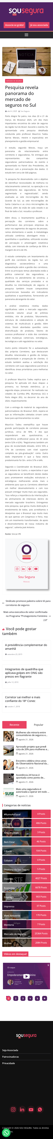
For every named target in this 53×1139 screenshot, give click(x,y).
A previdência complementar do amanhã (26, 647)
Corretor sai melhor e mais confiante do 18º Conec (22, 699)
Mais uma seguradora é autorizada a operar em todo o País (32, 790)
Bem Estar (9, 842)
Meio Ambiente (12, 915)
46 (38, 841)
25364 (38, 933)
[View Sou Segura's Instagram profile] (17, 568)
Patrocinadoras (10, 1056)
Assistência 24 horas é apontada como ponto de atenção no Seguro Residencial (32, 776)
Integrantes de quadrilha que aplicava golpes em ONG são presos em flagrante (24, 672)
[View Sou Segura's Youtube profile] (35, 568)
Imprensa (9, 906)
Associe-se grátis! (14, 25)
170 (38, 915)
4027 (37, 878)
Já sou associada (39, 25)
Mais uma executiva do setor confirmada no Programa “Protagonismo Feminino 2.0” (25, 616)
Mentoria (9, 924)
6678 (37, 887)
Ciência (8, 851)
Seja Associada (10, 1050)
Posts (42, 813)
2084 (37, 942)
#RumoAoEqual (12, 814)
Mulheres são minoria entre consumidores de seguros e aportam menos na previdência (32, 734)
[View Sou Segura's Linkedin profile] (23, 568)
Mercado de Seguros (14, 81)
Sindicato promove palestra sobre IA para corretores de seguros (28, 603)
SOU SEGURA (25, 1128)
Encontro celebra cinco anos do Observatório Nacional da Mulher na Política (31, 762)
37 (38, 905)
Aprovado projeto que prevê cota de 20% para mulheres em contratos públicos (32, 748)
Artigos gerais (11, 832)
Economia (9, 888)
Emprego (9, 897)
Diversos (8, 878)
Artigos (8, 823)
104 (38, 850)
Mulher (8, 943)
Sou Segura (25, 111)
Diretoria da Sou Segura (17, 869)
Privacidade (8, 1063)
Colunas (8, 860)
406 (38, 823)
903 (38, 896)
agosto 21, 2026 (26, 739)
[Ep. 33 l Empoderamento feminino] (26, 976)
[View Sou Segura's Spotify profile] (29, 568)
